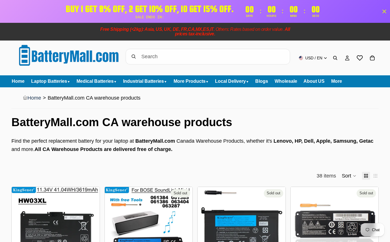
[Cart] (372, 58)
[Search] (335, 58)
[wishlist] (359, 58)
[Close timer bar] (384, 11)
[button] (349, 176)
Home (34, 98)
